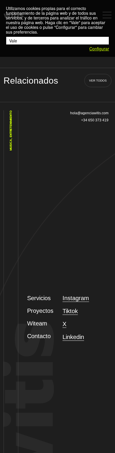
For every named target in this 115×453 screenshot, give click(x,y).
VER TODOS (98, 80)
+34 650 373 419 (95, 120)
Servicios (39, 298)
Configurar (99, 48)
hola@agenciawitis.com (89, 113)
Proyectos (40, 310)
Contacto (39, 336)
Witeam (37, 323)
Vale (13, 41)
